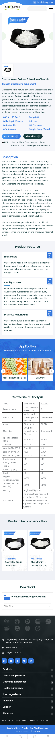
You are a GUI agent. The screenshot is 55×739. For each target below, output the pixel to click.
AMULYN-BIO (21, 720)
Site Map (37, 731)
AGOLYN (44, 720)
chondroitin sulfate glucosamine (28, 596)
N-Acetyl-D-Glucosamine (38, 145)
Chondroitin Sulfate (20, 142)
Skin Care (40, 377)
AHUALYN (34, 720)
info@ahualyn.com (45, 2)
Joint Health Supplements (14, 377)
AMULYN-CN (7, 720)
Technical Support (22, 731)
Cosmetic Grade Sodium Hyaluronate (13, 562)
